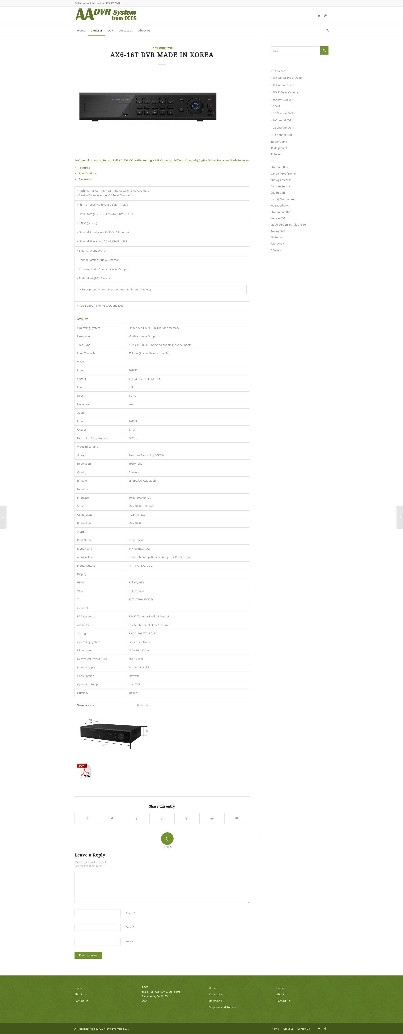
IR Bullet (276, 154)
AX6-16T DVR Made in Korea (162, 55)
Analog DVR (278, 231)
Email (130, 927)
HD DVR (275, 106)
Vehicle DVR (278, 218)
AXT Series (277, 244)
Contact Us (81, 1001)
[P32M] (399, 517)
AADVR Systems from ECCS (114, 1028)
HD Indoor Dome (283, 85)
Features (84, 168)
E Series (276, 250)
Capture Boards (281, 186)
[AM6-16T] (3, 517)
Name (130, 913)
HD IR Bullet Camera (285, 92)
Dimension (85, 179)
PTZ (273, 161)
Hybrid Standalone (282, 199)
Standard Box (279, 167)
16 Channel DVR (162, 48)
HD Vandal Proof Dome (287, 78)
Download (215, 1001)
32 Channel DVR (283, 127)
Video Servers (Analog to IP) (288, 224)
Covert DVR (278, 193)
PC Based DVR (280, 205)
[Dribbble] (325, 16)
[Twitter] (319, 16)
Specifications (88, 173)
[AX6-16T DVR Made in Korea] (162, 106)
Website (130, 940)
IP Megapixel (279, 148)
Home (78, 988)
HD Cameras (279, 71)
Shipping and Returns (223, 1007)
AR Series (277, 237)
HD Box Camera (283, 99)
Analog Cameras (281, 180)
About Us (80, 994)
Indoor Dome (279, 142)
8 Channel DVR (282, 120)
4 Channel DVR (282, 135)
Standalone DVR (281, 212)
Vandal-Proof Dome (283, 173)
